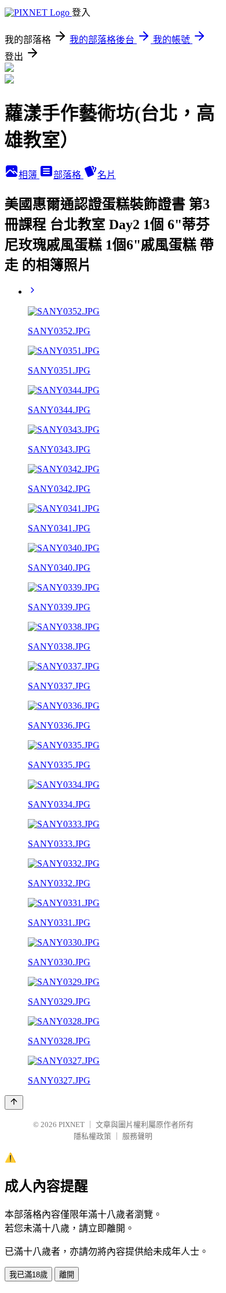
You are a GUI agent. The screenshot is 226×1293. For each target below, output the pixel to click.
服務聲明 (137, 1136)
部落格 (68, 175)
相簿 (29, 175)
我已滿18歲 (28, 1274)
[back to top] (14, 1102)
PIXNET (72, 1124)
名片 (106, 175)
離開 (66, 1274)
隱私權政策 (92, 1136)
